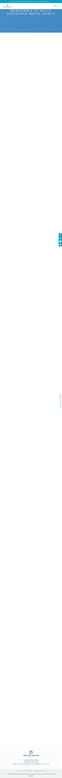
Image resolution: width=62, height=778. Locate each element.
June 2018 (35, 453)
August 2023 (35, 298)
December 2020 (36, 378)
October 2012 (36, 621)
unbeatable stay (43, 731)
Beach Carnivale (36, 660)
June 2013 (35, 601)
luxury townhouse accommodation (40, 708)
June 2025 (35, 276)
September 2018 (36, 446)
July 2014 (35, 569)
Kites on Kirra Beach (37, 703)
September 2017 (36, 476)
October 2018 (36, 443)
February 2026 (36, 256)
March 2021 (35, 371)
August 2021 (35, 358)
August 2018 (35, 448)
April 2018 (35, 458)
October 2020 (36, 383)
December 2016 (36, 498)
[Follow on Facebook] (60, 235)
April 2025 (35, 281)
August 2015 (35, 536)
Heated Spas (36, 698)
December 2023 (36, 288)
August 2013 (35, 596)
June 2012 (35, 631)
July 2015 (35, 539)
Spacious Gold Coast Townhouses (40, 726)
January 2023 (36, 316)
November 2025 (36, 263)
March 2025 (35, 283)
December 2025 (36, 261)
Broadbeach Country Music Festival (40, 662)
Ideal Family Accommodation (47, 698)
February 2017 (36, 493)
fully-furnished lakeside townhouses (41, 685)
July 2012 (35, 629)
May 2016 (35, 513)
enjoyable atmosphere (38, 680)
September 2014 (36, 564)
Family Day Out (48, 680)
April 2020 (35, 398)
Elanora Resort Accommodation (45, 673)
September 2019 (36, 416)
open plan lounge (37, 711)
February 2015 (36, 551)
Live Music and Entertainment (39, 706)
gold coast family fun (37, 690)
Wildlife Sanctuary (37, 739)
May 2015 (35, 544)
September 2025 (37, 268)
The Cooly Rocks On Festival (48, 729)
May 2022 (35, 336)
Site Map (18, 770)
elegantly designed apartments (40, 675)
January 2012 (36, 644)
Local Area (9, 662)
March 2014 (35, 579)
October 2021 (36, 353)
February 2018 (36, 463)
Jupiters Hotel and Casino (38, 701)
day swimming (36, 670)
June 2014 (35, 571)
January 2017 (36, 496)
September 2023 (37, 296)
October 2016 (36, 503)
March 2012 (35, 639)
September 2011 (36, 651)
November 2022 (36, 321)
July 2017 (35, 481)
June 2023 (35, 303)
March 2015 (35, 549)
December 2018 (36, 438)
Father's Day (35, 683)
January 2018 (36, 466)
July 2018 (35, 451)
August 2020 (35, 388)
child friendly (48, 665)
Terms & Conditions (40, 770)
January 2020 (36, 406)
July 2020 (35, 391)
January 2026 (36, 258)
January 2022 (36, 346)
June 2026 (35, 246)
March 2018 (35, 461)
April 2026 (35, 251)
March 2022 (35, 341)
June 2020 (35, 393)
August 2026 (35, 241)
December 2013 (36, 586)
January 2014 (36, 584)
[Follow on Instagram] (60, 238)
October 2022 (36, 323)
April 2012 (35, 636)
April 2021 (35, 368)
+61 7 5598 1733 (45, 764)
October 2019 (36, 413)
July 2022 (35, 331)
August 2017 (35, 478)
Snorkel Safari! (45, 721)
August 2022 (35, 328)
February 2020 (36, 403)
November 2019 (36, 411)
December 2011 (36, 646)
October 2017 (36, 473)
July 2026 (35, 243)
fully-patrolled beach (38, 688)
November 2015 (36, 528)
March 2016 (35, 518)
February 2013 (36, 611)
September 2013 (36, 594)
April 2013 (35, 606)
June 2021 (35, 363)
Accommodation (10, 660)
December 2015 (36, 526)
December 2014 (36, 556)
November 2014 (36, 559)
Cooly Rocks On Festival (48, 668)
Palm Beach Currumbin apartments (41, 716)
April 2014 (35, 576)
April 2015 (35, 546)
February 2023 (36, 313)
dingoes (34, 673)
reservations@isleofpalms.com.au (26, 764)
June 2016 (35, 511)
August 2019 (35, 418)
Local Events (22, 37)
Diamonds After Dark (45, 670)
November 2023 (36, 291)
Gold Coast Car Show (49, 688)
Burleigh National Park (38, 665)
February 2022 (36, 343)
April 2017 (35, 488)
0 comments (29, 37)
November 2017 (36, 471)
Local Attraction (10, 665)
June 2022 (35, 333)
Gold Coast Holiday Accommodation (41, 696)
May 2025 (35, 278)
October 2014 (36, 561)
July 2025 (35, 273)
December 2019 (36, 408)
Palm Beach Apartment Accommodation (42, 713)
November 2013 (36, 589)
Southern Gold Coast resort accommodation (43, 724)
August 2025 (35, 271)
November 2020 (36, 381)
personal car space (37, 718)
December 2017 (36, 468)
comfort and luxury (37, 668)
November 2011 (36, 649)
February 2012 (36, 641)
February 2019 (36, 433)
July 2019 (35, 421)
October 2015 (36, 531)
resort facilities (36, 721)
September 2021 (36, 356)
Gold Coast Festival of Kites (39, 693)
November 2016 (36, 501)
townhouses (35, 731)
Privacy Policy (27, 770)
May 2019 (35, 426)
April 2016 (35, 516)
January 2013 (36, 614)
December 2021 (36, 348)
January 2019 (36, 436)
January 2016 (36, 523)
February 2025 (36, 286)
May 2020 (35, 396)
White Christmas (18, 81)
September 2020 (37, 386)
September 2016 (36, 506)
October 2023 (36, 293)
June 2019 (35, 423)
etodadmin (10, 37)
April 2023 (35, 308)
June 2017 (35, 483)
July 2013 (35, 599)
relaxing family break (48, 718)
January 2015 (36, 554)
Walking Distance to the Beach (40, 734)
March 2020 (35, 401)
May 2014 (35, 574)
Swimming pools (36, 729)
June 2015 (35, 541)
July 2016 (35, 508)
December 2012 (36, 616)
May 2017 (35, 486)
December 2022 (36, 318)
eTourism (31, 775)
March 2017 (35, 491)
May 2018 (35, 456)
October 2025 (36, 266)
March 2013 (35, 609)
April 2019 (35, 428)
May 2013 (35, 604)
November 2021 (36, 351)
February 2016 (36, 521)
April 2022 (35, 338)
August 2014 (35, 566)
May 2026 (35, 248)
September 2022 (37, 326)
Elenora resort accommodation (40, 678)
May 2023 (35, 306)
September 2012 (36, 624)
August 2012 (35, 626)
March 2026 (35, 253)
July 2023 (35, 301)
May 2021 (35, 366)
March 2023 (35, 311)
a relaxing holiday (47, 657)
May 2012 (35, 634)
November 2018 (36, 441)
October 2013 (36, 591)
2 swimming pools (37, 657)
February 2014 (36, 581)
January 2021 (36, 376)
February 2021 (36, 373)
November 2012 (36, 619)
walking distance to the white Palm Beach (42, 736)
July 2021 (35, 361)
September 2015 (36, 534)
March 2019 (35, 431)
